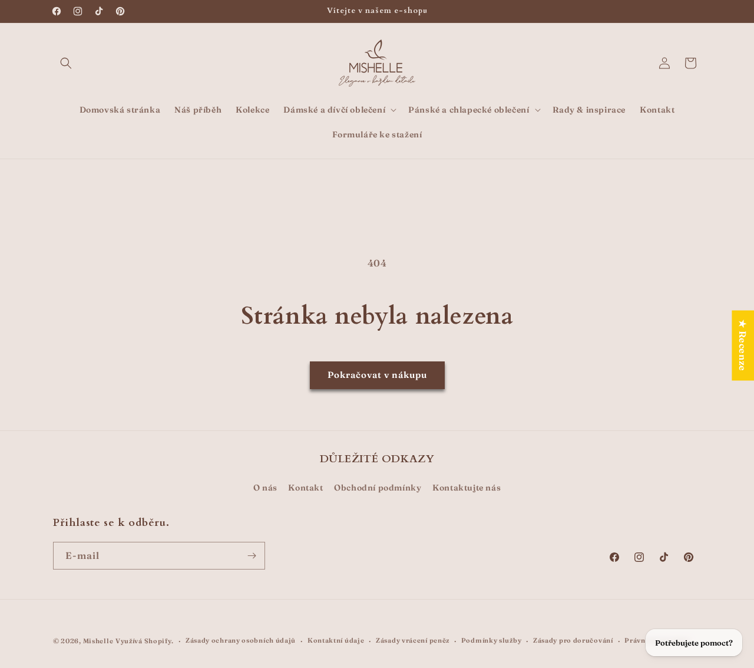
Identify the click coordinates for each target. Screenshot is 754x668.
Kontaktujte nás (466, 487)
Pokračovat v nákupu (377, 374)
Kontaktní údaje (336, 640)
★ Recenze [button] (743, 345)
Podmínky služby (491, 640)
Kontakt (305, 487)
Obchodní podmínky (377, 487)
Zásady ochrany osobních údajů (241, 640)
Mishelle (98, 641)
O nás (265, 487)
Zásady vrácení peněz (412, 640)
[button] (66, 63)
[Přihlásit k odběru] (251, 556)
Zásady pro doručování (573, 640)
